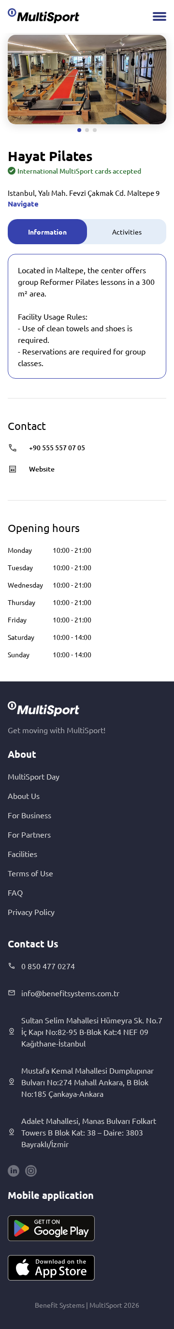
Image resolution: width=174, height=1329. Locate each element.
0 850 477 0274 (48, 966)
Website (42, 468)
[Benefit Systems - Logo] (43, 15)
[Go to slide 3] (95, 130)
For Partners (29, 834)
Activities (127, 231)
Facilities (22, 853)
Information (47, 231)
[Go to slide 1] (79, 130)
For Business (29, 815)
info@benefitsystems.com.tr (70, 993)
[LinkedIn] (13, 1171)
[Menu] (159, 16)
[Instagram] (31, 1171)
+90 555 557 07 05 (57, 447)
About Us (24, 795)
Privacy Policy (31, 911)
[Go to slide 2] (87, 130)
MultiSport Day (33, 776)
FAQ (15, 892)
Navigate (23, 203)
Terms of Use (30, 873)
